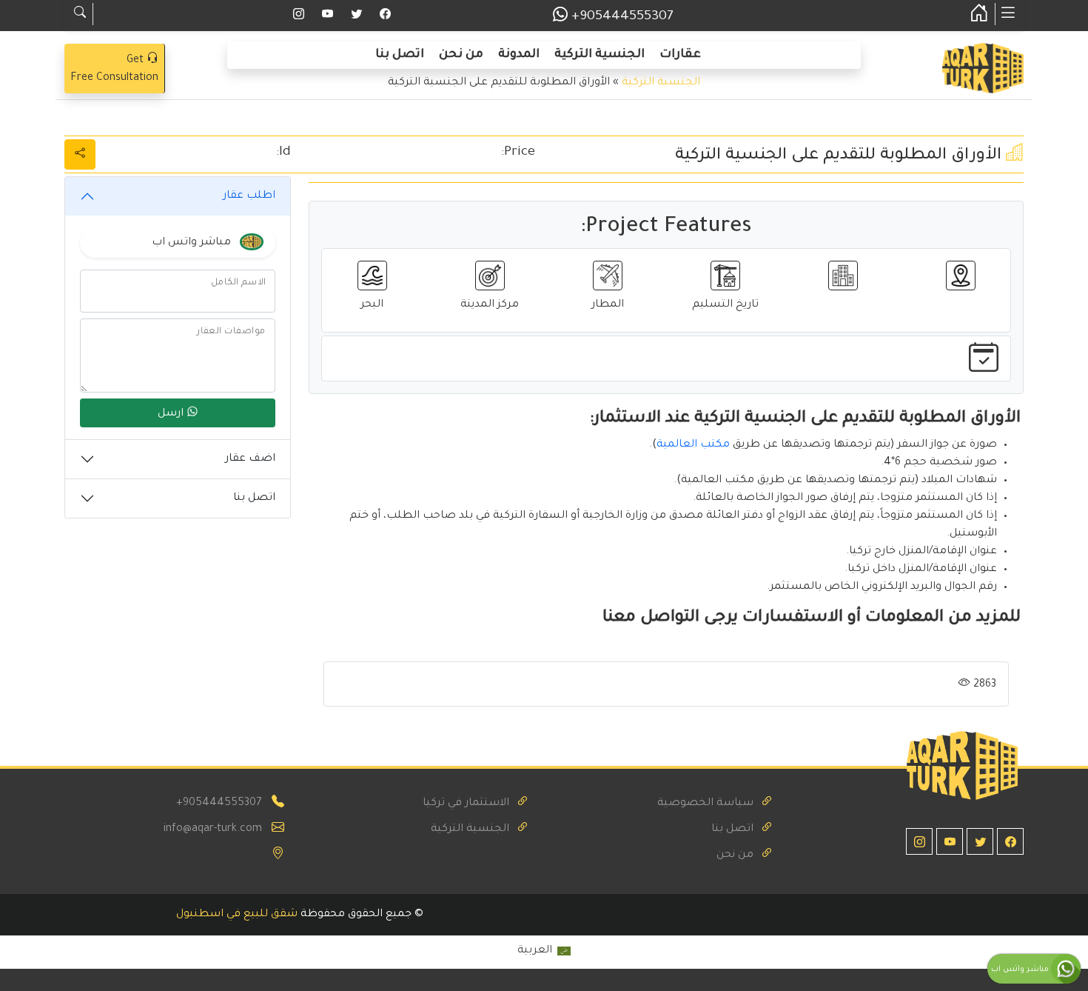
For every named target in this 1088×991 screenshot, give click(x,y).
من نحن (461, 54)
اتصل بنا (399, 54)
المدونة (519, 54)
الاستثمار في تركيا (466, 804)
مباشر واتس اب (1021, 969)
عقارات (680, 54)
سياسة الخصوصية (705, 804)
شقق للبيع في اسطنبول (237, 915)
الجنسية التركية (599, 54)
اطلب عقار (249, 196)
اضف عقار (250, 459)
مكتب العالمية (693, 445)
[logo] (983, 70)
